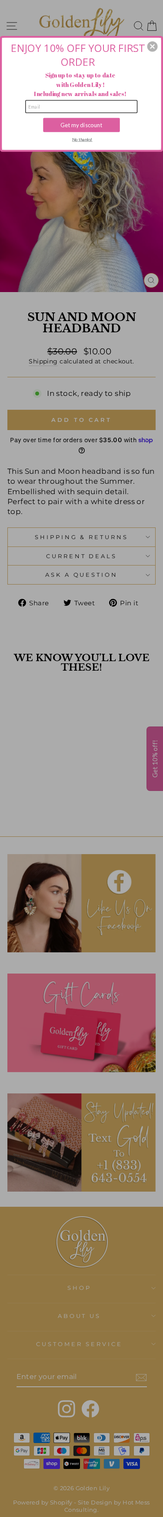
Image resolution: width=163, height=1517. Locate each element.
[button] (152, 46)
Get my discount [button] (81, 124)
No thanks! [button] (82, 139)
